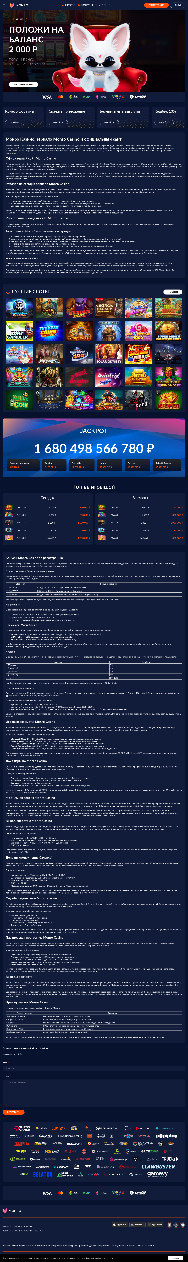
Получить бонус (23, 84)
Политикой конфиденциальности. (99, 1258)
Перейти (15, 123)
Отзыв (6, 1077)
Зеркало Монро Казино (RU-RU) (23, 1231)
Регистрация (156, 5)
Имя (5, 1063)
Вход (178, 5)
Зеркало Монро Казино (18, 1227)
